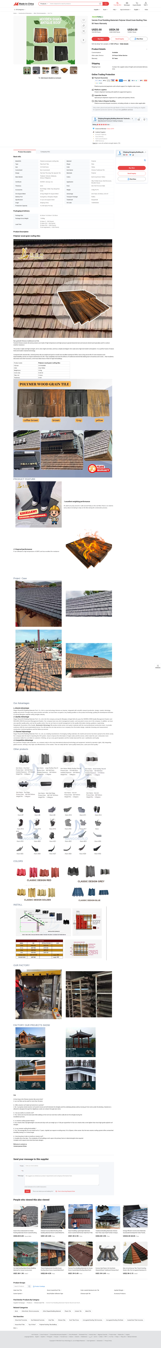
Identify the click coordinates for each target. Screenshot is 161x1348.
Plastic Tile (68, 1311)
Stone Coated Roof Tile (53, 1290)
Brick (16, 1311)
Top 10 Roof (32, 1324)
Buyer (104, 9)
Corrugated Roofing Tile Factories (92, 1320)
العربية (90, 1336)
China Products (44, 1334)
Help (114, 9)
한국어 (95, 1336)
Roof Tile (50, 13)
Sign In (95, 143)
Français (56, 1336)
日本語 (101, 1336)
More (15, 1328)
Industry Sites (92, 1334)
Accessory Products (120, 1293)
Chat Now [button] (140, 39)
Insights (128, 1334)
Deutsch (77, 1336)
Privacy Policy (108, 1340)
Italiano (71, 1336)
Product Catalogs (39, 1286)
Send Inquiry (119, 39)
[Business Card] (145, 160)
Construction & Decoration (25, 13)
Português (49, 1336)
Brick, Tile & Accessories (40, 13)
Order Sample (124, 44)
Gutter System (17, 1293)
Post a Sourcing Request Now (65, 1191)
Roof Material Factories (37, 1320)
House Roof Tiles (20, 1324)
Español (43, 1336)
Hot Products (34, 1334)
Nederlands (84, 1336)
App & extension (125, 9)
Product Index (112, 1334)
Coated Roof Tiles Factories (135, 1320)
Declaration (100, 1340)
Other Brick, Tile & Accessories (30, 1311)
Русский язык (63, 1336)
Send (27, 1191)
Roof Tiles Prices (74, 1320)
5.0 (124, 155)
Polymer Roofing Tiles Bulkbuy (48, 1324)
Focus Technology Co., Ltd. (68, 1340)
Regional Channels (102, 1334)
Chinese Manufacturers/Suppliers (58, 1334)
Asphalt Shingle (118, 1290)
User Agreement (91, 1340)
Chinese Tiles (61, 1320)
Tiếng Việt (123, 1336)
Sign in (146, 5)
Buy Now (101, 39)
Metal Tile (88, 1311)
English (37, 1336)
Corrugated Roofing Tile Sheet (114, 1320)
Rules (146, 9)
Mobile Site (121, 1334)
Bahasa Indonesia (132, 1336)
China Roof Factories (21, 1320)
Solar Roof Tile (17, 1290)
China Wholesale (73, 1334)
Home (14, 13)
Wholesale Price (83, 1334)
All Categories (20, 9)
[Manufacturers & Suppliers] (23, 4)
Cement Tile (78, 1311)
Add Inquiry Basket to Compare (51, 78)
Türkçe (117, 1336)
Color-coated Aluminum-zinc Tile (89, 1290)
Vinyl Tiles (51, 1320)
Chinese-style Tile (85, 1293)
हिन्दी (106, 1336)
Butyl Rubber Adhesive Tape (55, 1293)
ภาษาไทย (111, 1336)
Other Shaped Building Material (52, 1311)
